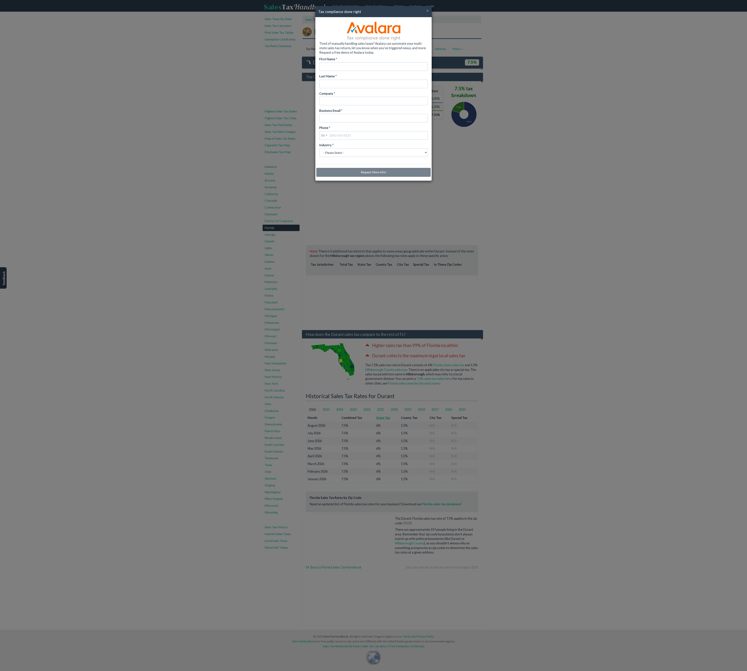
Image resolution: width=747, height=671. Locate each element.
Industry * (326, 145)
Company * (327, 93)
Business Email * (330, 110)
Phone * (324, 128)
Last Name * (328, 76)
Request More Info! (373, 172)
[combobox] (323, 135)
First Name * (328, 59)
